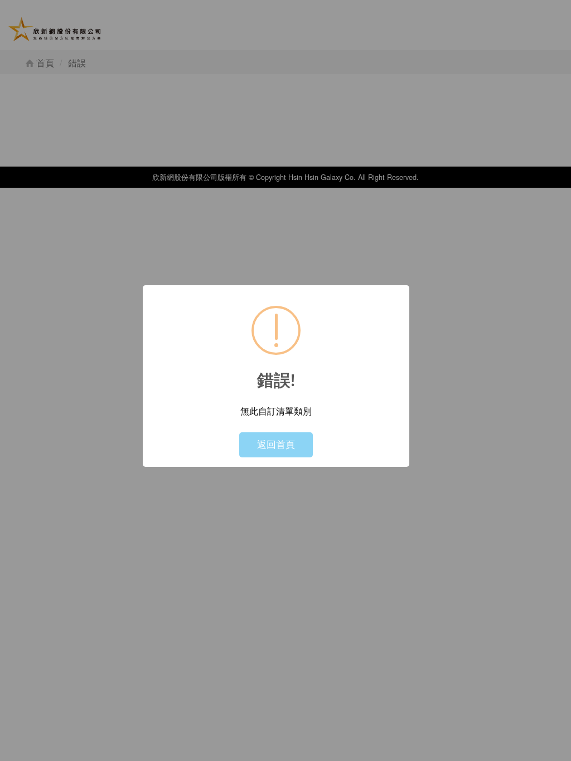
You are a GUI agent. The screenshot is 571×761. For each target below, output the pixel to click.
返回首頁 (276, 444)
